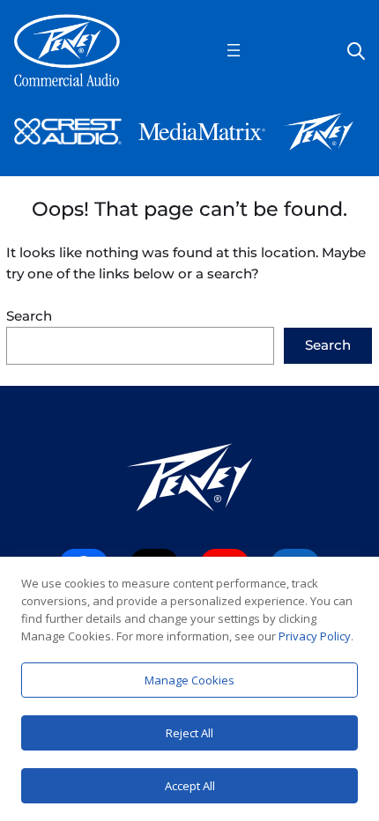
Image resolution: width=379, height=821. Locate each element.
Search (29, 315)
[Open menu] (233, 50)
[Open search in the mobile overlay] (356, 49)
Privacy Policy (315, 636)
